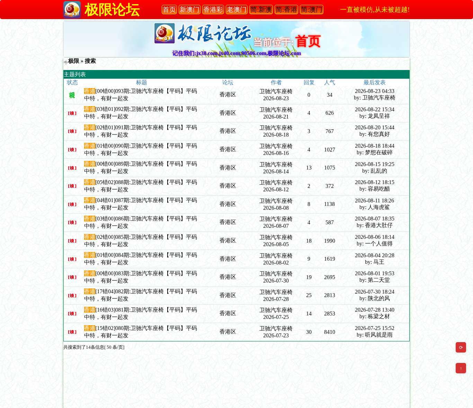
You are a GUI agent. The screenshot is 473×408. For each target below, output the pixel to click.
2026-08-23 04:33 (374, 91)
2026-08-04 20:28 (374, 255)
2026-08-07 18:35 (374, 219)
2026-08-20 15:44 (374, 127)
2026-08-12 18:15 (374, 182)
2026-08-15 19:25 (374, 164)
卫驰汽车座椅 (276, 91)
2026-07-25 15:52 (374, 328)
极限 (73, 61)
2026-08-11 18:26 (374, 200)
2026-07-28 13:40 (374, 310)
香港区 (228, 94)
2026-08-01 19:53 (374, 273)
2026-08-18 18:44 (374, 146)
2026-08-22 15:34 (374, 109)
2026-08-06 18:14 (374, 237)
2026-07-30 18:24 (374, 292)
